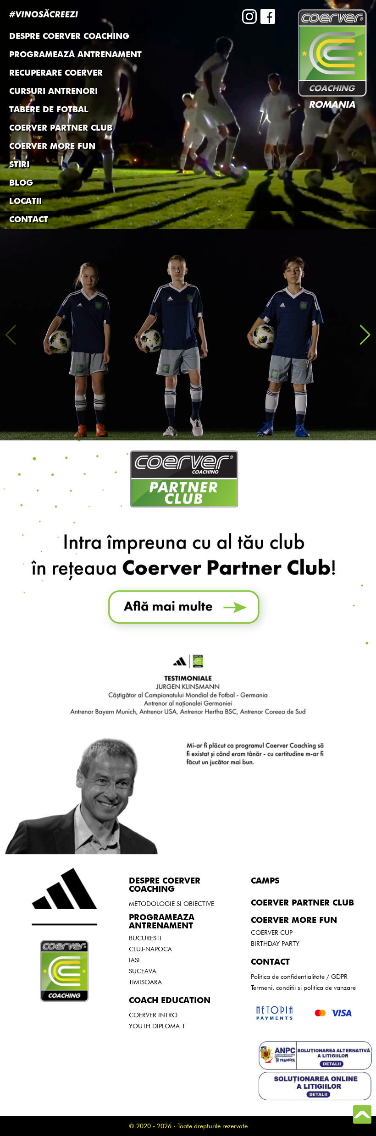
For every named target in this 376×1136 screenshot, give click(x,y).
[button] (365, 335)
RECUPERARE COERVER (56, 73)
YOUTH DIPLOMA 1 (157, 1026)
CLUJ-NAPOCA (150, 949)
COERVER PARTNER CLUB (60, 128)
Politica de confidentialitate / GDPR (299, 976)
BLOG (21, 183)
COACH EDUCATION (169, 1001)
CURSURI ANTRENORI (53, 92)
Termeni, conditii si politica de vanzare (303, 987)
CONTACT (28, 220)
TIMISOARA (145, 982)
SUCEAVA (142, 971)
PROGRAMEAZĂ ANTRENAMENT (75, 55)
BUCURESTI (145, 938)
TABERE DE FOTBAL (48, 110)
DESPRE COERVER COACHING (164, 885)
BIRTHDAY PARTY (275, 943)
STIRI (19, 165)
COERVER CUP (272, 932)
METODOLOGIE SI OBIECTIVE (171, 903)
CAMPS (265, 881)
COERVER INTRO (153, 1015)
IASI (134, 960)
